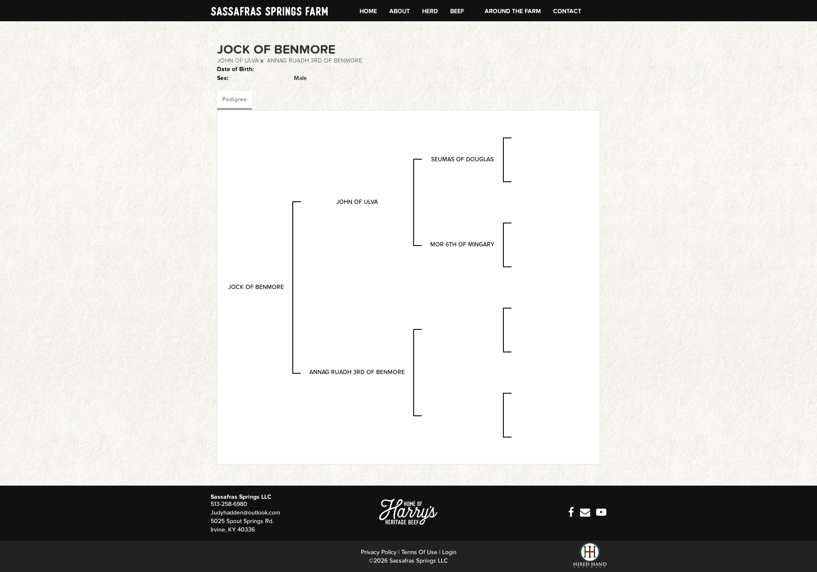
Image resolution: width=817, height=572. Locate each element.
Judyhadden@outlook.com (245, 512)
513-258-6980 (229, 504)
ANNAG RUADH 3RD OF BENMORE (314, 60)
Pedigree (234, 99)
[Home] (408, 511)
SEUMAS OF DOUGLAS (462, 159)
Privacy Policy (379, 552)
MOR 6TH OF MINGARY (462, 244)
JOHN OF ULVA (238, 60)
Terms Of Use (419, 552)
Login (449, 552)
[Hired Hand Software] (589, 555)
